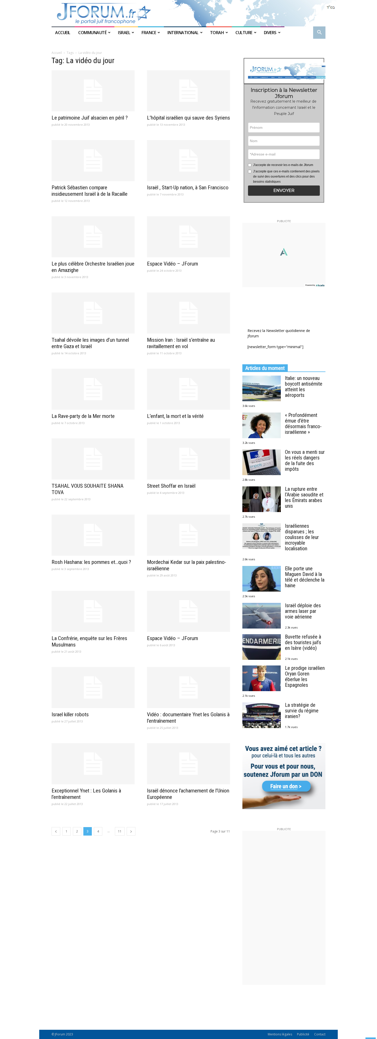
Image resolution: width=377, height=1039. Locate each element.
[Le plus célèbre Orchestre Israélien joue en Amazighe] (93, 236)
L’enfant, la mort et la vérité (175, 416)
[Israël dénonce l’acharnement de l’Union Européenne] (188, 763)
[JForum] (188, 13)
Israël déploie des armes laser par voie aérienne (303, 611)
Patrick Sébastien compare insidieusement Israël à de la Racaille (89, 190)
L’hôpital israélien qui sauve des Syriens (188, 118)
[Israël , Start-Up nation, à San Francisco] (188, 160)
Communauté (92, 32)
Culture (243, 32)
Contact (319, 1034)
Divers (270, 32)
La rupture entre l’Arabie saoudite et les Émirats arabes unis (304, 497)
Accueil (63, 32)
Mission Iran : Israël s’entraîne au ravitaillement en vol (181, 343)
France (149, 32)
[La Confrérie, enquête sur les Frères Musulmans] (93, 611)
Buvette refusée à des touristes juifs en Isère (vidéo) (303, 642)
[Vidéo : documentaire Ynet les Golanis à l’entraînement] (188, 687)
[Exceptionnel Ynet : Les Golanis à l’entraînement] (93, 763)
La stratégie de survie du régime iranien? (302, 710)
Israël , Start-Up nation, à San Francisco (188, 187)
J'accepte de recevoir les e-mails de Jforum (283, 165)
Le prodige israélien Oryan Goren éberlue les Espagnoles (305, 676)
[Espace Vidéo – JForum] (188, 236)
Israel (124, 32)
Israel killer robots (70, 714)
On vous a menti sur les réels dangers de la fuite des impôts (305, 460)
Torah (217, 32)
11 (120, 831)
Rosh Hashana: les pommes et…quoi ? (91, 562)
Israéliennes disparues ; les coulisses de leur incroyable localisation (302, 537)
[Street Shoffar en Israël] (188, 458)
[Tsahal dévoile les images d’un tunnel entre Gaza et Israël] (93, 313)
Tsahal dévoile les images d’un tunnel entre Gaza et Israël (90, 343)
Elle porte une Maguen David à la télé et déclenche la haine (304, 577)
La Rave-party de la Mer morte (83, 416)
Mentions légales (280, 1034)
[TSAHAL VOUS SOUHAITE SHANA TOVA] (93, 458)
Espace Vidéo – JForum (172, 264)
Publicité (303, 1034)
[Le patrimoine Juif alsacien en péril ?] (93, 90)
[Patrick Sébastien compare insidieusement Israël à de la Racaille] (93, 160)
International (183, 32)
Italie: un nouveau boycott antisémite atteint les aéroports (303, 386)
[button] (319, 33)
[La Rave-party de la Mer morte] (93, 389)
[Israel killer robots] (93, 687)
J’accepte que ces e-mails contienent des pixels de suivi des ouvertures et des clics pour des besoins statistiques (286, 176)
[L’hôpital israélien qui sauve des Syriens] (188, 90)
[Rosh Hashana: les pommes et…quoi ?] (93, 535)
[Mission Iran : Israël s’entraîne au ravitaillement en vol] (188, 313)
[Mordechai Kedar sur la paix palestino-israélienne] (188, 535)
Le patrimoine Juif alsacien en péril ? (90, 118)
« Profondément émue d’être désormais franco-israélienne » (303, 423)
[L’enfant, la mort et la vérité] (188, 389)
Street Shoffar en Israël (171, 486)
